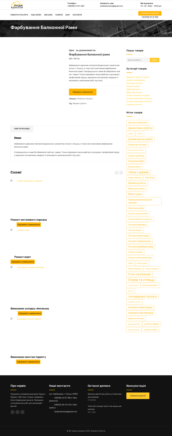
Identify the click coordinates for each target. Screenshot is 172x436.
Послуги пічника (135, 252)
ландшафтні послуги (134, 302)
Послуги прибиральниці (140, 246)
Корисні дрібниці (136, 156)
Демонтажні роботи (140, 128)
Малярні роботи (79, 103)
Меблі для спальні (134, 92)
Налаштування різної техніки (140, 201)
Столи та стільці (141, 280)
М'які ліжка (149, 178)
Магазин (48, 15)
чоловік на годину (150, 330)
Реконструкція (142, 263)
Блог (68, 15)
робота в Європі (151, 324)
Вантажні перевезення (137, 122)
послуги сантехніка (140, 312)
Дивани (130, 133)
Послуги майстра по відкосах (140, 219)
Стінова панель (133, 285)
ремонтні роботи (134, 324)
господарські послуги (142, 296)
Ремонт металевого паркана (29, 219)
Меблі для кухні (133, 89)
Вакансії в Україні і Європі (137, 77)
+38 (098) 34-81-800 (149, 17)
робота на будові (133, 330)
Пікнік (130, 263)
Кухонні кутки (134, 167)
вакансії (131, 291)
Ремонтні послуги (19, 15)
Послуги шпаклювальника (140, 258)
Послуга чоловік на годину (138, 95)
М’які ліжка (135, 194)
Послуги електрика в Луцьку (139, 98)
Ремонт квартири (151, 269)
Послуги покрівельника (139, 241)
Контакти (77, 15)
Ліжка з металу (134, 178)
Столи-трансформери (139, 274)
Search (154, 60)
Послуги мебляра (137, 224)
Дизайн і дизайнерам (135, 80)
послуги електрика (140, 307)
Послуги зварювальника (138, 214)
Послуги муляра (134, 230)
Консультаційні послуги (136, 150)
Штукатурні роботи (150, 285)
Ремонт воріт (22, 257)
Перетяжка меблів (136, 208)
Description (22, 129)
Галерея (59, 15)
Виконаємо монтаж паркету (28, 357)
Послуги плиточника (138, 235)
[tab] (22, 129)
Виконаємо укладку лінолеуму (30, 308)
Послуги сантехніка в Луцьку (139, 101)
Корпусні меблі (133, 86)
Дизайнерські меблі (140, 139)
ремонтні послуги (136, 318)
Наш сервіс (36, 15)
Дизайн (139, 133)
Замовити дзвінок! (150, 13)
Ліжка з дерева (138, 172)
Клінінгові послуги (134, 83)
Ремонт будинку (134, 269)
